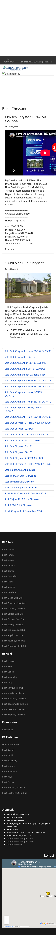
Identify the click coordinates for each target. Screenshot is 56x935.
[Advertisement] (28, 28)
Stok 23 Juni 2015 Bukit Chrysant (22, 499)
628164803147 (10, 62)
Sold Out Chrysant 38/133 (18, 452)
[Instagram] (30, 58)
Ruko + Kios (7, 729)
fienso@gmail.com (44, 62)
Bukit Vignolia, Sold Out (13, 714)
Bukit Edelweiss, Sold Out (14, 793)
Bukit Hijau (7, 581)
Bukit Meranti (8, 549)
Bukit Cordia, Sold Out (12, 613)
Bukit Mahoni (8, 587)
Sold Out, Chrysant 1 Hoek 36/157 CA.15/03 (28, 351)
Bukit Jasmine (8, 766)
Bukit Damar (8, 571)
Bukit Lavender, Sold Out (14, 709)
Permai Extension (10, 744)
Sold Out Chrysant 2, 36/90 (19, 428)
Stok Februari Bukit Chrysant (20, 475)
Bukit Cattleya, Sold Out (13, 630)
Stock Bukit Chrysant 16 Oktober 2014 (25, 493)
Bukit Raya (7, 776)
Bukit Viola (7, 666)
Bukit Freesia (8, 661)
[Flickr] (48, 58)
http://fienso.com (15, 844)
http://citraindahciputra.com (20, 841)
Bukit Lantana (8, 565)
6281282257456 (26, 62)
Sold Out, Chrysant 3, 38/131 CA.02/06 (25, 368)
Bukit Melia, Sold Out (12, 597)
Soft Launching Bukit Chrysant (21, 487)
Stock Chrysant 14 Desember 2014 (23, 511)
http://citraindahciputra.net (20, 838)
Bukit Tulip (7, 682)
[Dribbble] (26, 58)
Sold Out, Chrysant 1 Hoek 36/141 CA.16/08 (28, 416)
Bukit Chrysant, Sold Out (14, 603)
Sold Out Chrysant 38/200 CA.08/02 (23, 440)
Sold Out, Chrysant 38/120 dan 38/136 (25, 374)
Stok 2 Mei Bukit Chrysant (18, 505)
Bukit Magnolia (9, 677)
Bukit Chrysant (11, 126)
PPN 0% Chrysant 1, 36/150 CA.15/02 (25, 119)
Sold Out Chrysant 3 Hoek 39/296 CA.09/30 (28, 422)
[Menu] (52, 68)
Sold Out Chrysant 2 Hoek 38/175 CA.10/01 (28, 434)
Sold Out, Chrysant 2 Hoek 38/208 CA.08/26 (28, 386)
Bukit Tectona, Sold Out (13, 619)
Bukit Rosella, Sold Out (13, 693)
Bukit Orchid (8, 755)
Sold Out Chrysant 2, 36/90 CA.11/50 (24, 458)
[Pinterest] (12, 58)
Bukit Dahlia (8, 671)
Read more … (11, 249)
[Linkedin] (21, 58)
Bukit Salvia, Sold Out (12, 687)
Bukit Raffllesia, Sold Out (14, 698)
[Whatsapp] (44, 58)
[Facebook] (3, 58)
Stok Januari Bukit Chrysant (19, 481)
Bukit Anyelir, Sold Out (13, 635)
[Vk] (52, 58)
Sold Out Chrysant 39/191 (18, 446)
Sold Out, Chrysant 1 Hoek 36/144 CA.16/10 (28, 401)
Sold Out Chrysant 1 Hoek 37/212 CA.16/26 (28, 464)
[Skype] (39, 58)
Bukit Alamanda (9, 771)
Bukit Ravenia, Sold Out (13, 640)
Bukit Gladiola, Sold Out (13, 787)
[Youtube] (17, 58)
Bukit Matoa (8, 560)
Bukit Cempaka (9, 576)
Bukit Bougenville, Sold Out (15, 704)
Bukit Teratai (8, 554)
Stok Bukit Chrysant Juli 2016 (20, 469)
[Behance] (35, 58)
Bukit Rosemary (9, 760)
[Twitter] (8, 58)
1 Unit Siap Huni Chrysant (24, 263)
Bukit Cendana (9, 592)
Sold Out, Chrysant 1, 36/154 (20, 357)
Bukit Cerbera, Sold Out (13, 608)
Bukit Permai (8, 782)
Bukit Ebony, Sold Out (12, 624)
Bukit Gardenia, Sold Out (14, 646)
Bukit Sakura (8, 750)
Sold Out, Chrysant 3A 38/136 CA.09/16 (25, 362)
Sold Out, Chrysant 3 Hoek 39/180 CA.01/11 (28, 380)
